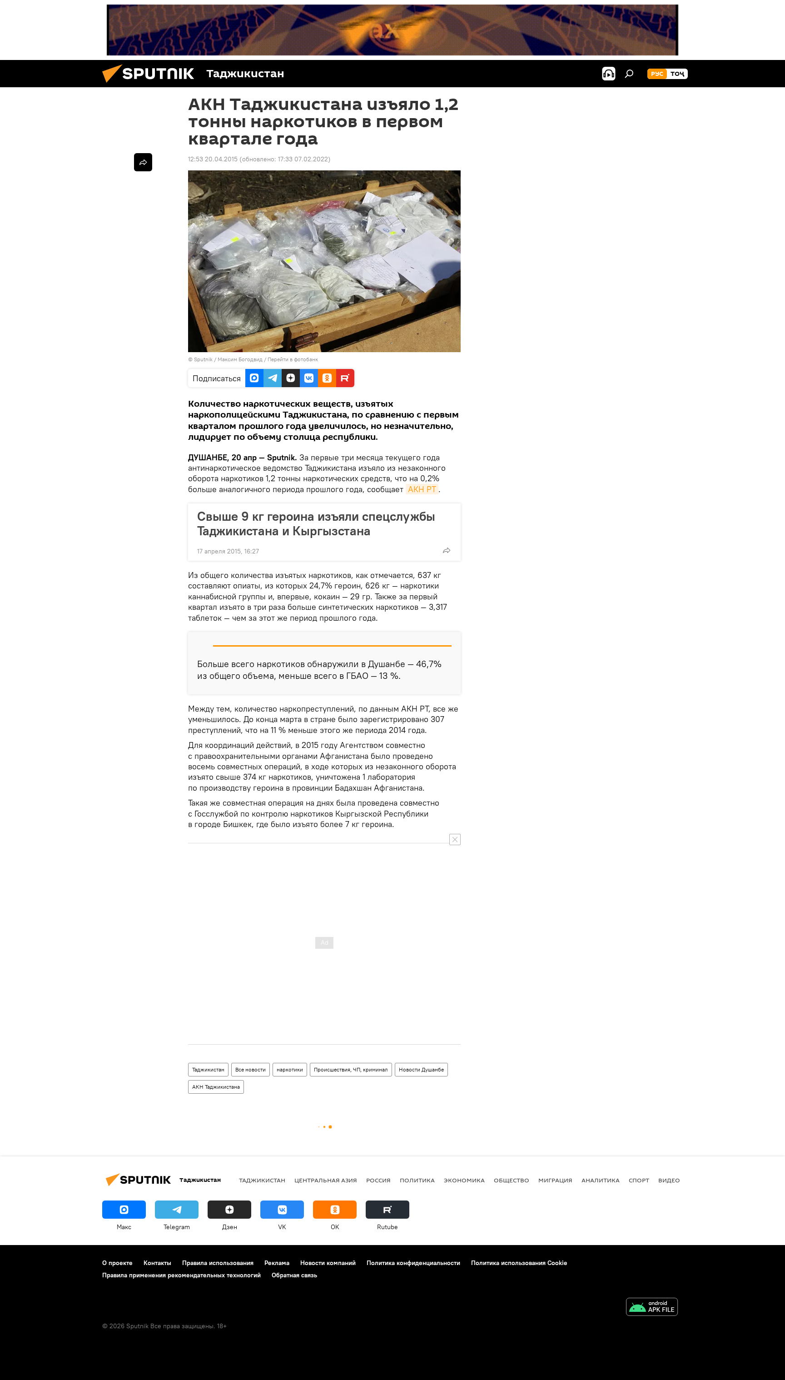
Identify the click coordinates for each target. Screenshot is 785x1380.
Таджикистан (208, 1069)
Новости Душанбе (421, 1069)
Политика (417, 1180)
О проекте (117, 1263)
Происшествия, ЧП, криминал (351, 1069)
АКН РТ (422, 489)
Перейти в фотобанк (293, 359)
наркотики (290, 1069)
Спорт (639, 1180)
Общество (511, 1180)
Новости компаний (328, 1263)
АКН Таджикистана (216, 1086)
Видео (669, 1180)
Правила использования (217, 1263)
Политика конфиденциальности (413, 1263)
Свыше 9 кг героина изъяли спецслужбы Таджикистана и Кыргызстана (316, 523)
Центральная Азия (325, 1180)
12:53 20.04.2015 (213, 159)
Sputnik (204, 359)
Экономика (464, 1180)
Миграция (555, 1180)
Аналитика (600, 1180)
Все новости (250, 1069)
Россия (378, 1180)
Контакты (157, 1263)
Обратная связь (294, 1275)
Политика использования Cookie (519, 1263)
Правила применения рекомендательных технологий (181, 1275)
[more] (446, 550)
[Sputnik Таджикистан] (151, 85)
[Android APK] (652, 1308)
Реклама (276, 1263)
